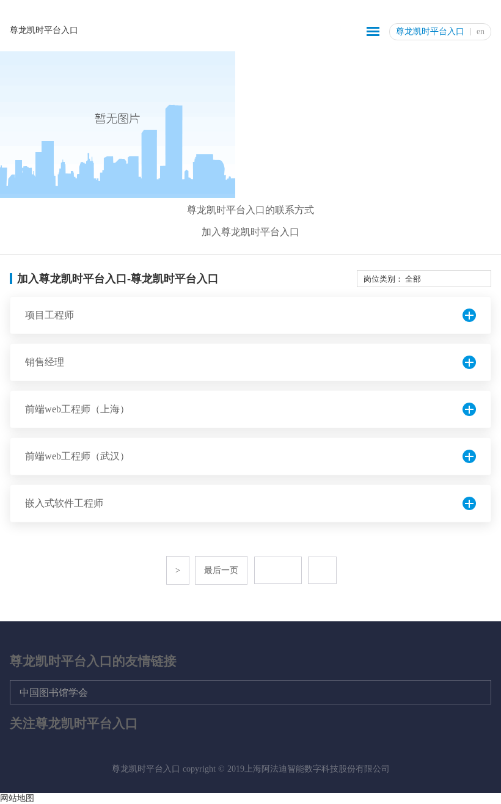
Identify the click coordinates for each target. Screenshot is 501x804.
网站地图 (17, 798)
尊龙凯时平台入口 (44, 30)
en (481, 31)
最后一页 (221, 570)
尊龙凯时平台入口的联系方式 (250, 210)
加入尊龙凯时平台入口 (250, 232)
